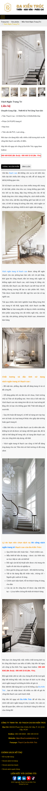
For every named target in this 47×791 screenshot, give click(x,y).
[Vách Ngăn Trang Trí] (5, 92)
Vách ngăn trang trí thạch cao (14, 274)
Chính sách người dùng (11, 771)
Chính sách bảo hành (10, 767)
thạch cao (12, 175)
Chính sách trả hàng (10, 763)
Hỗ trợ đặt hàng (8, 759)
